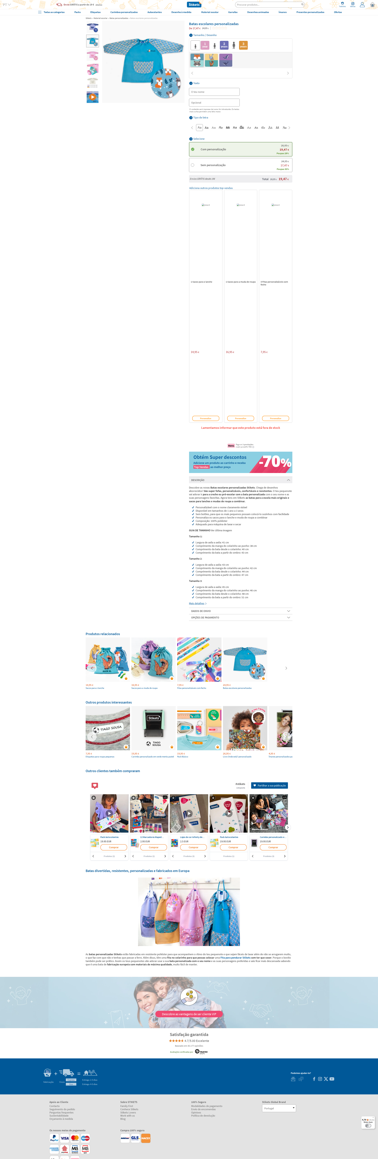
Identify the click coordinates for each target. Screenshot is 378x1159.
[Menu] (373, 1118)
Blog (123, 1119)
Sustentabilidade (59, 1115)
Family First (126, 1106)
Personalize (205, 418)
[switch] (368, 1125)
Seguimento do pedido (62, 1109)
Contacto (54, 1106)
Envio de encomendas (203, 1109)
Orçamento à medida (61, 1119)
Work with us (127, 1115)
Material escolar (100, 18)
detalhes (99, 4)
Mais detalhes (196, 603)
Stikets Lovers (128, 1112)
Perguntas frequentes (61, 1112)
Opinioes (196, 1112)
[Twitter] (326, 1079)
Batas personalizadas (119, 18)
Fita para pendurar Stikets (235, 957)
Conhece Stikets (129, 1109)
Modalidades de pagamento (206, 1106)
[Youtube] (332, 1079)
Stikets (89, 18)
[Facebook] (314, 1079)
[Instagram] (320, 1079)
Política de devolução (203, 1115)
